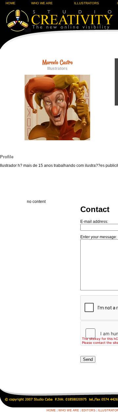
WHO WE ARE (42, 3)
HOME (10, 3)
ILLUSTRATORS (86, 3)
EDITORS (88, 410)
